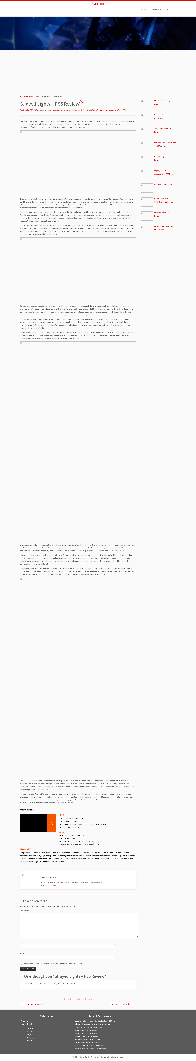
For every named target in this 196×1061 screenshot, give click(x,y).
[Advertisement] (98, 71)
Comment (24, 911)
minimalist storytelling (78, 110)
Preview (23, 1021)
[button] (166, 9)
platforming (95, 110)
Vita (28, 1041)
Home (144, 9)
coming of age (49, 110)
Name (23, 942)
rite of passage (105, 110)
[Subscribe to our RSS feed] (37, 10)
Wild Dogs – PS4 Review (122, 1004)
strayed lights (115, 110)
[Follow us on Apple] (40, 10)
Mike (124, 110)
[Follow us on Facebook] (33, 10)
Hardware (30, 1028)
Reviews (156, 9)
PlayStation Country (84, 1057)
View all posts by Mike (49, 885)
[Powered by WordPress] (99, 1056)
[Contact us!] (44, 10)
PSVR (28, 1038)
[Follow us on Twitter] (29, 10)
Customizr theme (117, 1057)
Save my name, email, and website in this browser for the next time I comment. (54, 963)
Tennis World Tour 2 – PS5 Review (101, 1024)
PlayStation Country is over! (94, 1027)
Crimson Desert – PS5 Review (88, 1030)
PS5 (36, 96)
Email (22, 953)
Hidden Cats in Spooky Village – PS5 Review (102, 1021)
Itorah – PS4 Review (32, 1004)
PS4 (28, 1031)
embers (57, 110)
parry (88, 110)
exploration (65, 110)
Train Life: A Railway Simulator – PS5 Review (93, 1049)
